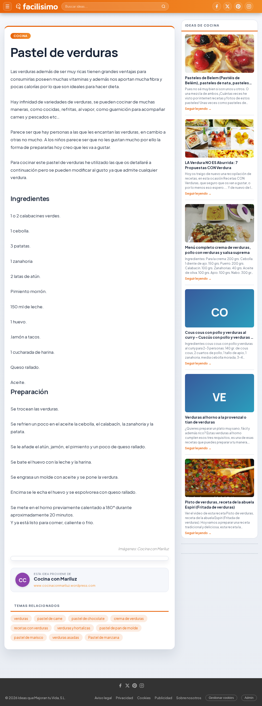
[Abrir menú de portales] (7, 6)
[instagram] (249, 6)
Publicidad (163, 698)
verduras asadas (65, 637)
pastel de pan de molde (119, 628)
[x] (227, 6)
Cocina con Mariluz (55, 579)
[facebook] (216, 6)
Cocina (21, 36)
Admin (249, 698)
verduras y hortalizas (73, 628)
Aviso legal (103, 698)
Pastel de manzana (103, 637)
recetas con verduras (31, 628)
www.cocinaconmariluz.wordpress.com (64, 585)
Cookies (144, 698)
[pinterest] (238, 6)
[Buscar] (163, 6)
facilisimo (40, 6)
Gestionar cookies (221, 698)
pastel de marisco (28, 637)
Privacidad (124, 698)
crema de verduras (129, 618)
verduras (21, 618)
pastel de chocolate (88, 618)
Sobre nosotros (188, 698)
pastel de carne (49, 618)
